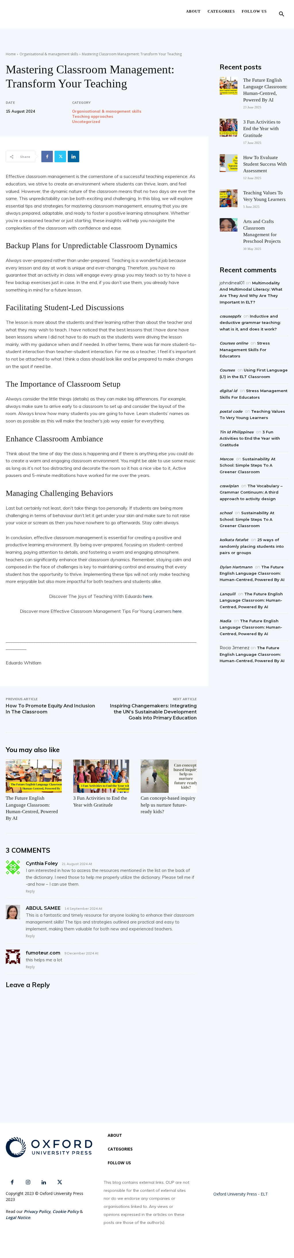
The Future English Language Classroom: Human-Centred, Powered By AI (252, 573)
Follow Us (254, 11)
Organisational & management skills (49, 54)
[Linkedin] (73, 156)
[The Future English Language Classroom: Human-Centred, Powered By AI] (34, 776)
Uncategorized (86, 122)
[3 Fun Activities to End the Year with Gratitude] (101, 776)
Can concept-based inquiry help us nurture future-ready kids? (168, 804)
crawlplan (229, 486)
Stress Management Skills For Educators (245, 349)
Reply (30, 891)
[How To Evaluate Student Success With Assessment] (228, 163)
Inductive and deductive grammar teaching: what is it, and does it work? (250, 322)
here (177, 611)
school (226, 512)
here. (147, 596)
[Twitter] (60, 156)
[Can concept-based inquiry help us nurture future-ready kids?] (169, 776)
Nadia (225, 621)
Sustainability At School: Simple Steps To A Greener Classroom (247, 465)
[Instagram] (28, 1182)
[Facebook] (47, 156)
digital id (228, 390)
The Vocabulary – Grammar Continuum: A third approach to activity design (251, 492)
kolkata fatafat (234, 539)
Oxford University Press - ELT (240, 1194)
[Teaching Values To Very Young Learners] (228, 198)
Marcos (226, 459)
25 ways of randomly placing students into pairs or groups (252, 546)
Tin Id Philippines (237, 432)
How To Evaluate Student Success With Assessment (265, 164)
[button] (281, 14)
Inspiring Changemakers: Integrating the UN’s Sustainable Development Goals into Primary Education (153, 712)
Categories (221, 11)
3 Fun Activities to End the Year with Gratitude (262, 128)
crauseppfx (230, 316)
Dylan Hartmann (236, 567)
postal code (231, 411)
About (193, 11)
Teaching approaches (92, 116)
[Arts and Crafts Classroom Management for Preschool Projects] (228, 227)
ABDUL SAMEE (43, 908)
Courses (227, 370)
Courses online (234, 343)
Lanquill (227, 594)
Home (11, 54)
